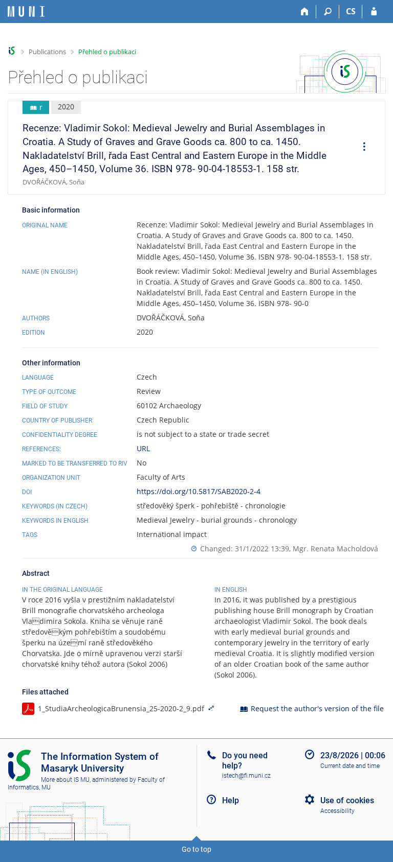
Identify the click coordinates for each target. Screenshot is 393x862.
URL (143, 448)
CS (351, 11)
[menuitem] (360, 148)
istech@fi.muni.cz (246, 775)
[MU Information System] (12, 50)
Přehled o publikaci (107, 51)
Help (230, 800)
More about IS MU (65, 779)
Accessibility (337, 810)
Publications (47, 51)
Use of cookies (347, 800)
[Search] (327, 11)
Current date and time (350, 766)
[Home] (304, 11)
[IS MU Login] (373, 11)
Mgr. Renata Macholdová (335, 548)
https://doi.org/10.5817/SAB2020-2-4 (198, 491)
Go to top (196, 849)
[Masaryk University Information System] (26, 11)
